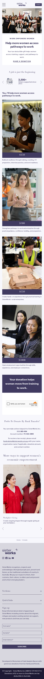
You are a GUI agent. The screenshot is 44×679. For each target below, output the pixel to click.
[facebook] (6, 558)
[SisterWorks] (22, 4)
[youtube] (13, 558)
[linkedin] (10, 558)
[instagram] (3, 558)
